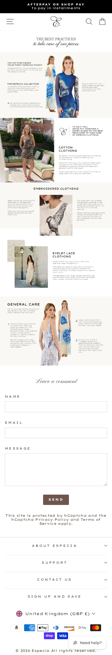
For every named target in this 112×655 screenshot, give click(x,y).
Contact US (54, 580)
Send (56, 499)
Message (18, 448)
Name (12, 397)
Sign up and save (55, 596)
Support (54, 563)
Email (14, 423)
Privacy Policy (52, 519)
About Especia (54, 546)
